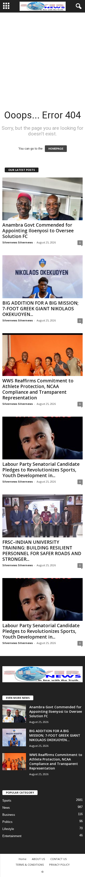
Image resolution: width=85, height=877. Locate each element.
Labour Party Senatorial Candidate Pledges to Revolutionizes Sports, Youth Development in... (41, 470)
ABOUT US (38, 859)
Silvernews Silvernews (17, 242)
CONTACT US (58, 859)
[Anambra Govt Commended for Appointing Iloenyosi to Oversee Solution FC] (42, 198)
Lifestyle (8, 829)
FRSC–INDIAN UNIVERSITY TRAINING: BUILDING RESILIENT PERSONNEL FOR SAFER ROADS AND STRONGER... (41, 550)
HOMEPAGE (55, 148)
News (6, 807)
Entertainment (11, 836)
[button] (77, 6)
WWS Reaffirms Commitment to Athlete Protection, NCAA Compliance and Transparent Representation (37, 389)
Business (8, 815)
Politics (7, 822)
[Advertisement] (42, 57)
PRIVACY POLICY (59, 864)
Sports (6, 800)
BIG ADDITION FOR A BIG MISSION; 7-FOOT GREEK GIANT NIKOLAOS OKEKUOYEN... (40, 308)
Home (22, 859)
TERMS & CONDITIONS (30, 864)
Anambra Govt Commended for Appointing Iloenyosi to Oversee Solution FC (38, 230)
